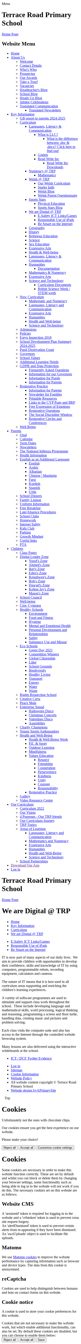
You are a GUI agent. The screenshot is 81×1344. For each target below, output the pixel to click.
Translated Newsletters (45, 110)
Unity (42, 780)
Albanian (35, 471)
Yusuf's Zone (38, 561)
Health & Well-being (43, 252)
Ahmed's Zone (39, 565)
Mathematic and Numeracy (48, 301)
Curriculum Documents (54, 285)
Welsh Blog (46, 191)
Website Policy (21, 1078)
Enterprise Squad (32, 707)
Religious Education (43, 236)
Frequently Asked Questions (49, 370)
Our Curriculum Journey (37, 821)
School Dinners (31, 496)
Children (17, 549)
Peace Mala (28, 703)
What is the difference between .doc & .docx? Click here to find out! (62, 145)
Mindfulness (37, 752)
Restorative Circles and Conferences (45, 421)
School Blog (29, 94)
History (34, 232)
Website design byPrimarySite (33, 1090)
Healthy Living (39, 674)
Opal (23, 435)
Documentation (49, 268)
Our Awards (28, 78)
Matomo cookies (25, 1257)
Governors (27, 354)
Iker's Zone (37, 569)
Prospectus (27, 74)
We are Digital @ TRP (45, 212)
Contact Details (31, 65)
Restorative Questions (44, 411)
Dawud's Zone (39, 585)
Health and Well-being (45, 321)
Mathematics (47, 175)
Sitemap (16, 1070)
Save (41, 1340)
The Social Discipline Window (50, 415)
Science (34, 240)
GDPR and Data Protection (39, 366)
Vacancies (27, 86)
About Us (18, 57)
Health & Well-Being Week (48, 739)
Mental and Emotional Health (50, 626)
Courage (44, 784)
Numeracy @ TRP (42, 171)
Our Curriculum (22, 804)
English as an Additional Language (45, 459)
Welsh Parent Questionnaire (57, 195)
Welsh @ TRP (39, 179)
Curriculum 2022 (32, 808)
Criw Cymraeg (30, 605)
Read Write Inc (48, 159)
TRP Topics (28, 825)
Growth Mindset (31, 536)
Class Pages (28, 553)
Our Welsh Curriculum (54, 183)
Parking (25, 532)
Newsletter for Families (45, 394)
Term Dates (28, 443)
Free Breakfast (30, 508)
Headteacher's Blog (33, 90)
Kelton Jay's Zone (41, 589)
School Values (30, 358)
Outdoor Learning (41, 747)
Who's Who (28, 69)
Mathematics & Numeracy (47, 272)
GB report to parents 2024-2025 (42, 118)
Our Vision (28, 812)
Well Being (28, 427)
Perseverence (47, 772)
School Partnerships (34, 861)
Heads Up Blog (31, 98)
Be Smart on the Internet (55, 224)
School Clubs (29, 516)
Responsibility (48, 788)
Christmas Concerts (42, 715)
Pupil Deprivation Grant (37, 350)
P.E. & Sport (38, 743)
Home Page (10, 34)
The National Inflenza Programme (44, 451)
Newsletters (28, 447)
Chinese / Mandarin (43, 475)
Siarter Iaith (46, 187)
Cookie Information (25, 1074)
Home (15, 53)
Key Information (22, 114)
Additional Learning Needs (39, 362)
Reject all (10, 1147)
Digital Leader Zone (34, 557)
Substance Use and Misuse (48, 642)
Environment (38, 614)
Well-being (27, 601)
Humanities (37, 264)
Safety (33, 638)
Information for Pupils (44, 378)
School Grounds (40, 666)
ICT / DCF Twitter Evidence (31, 1058)
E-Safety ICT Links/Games (57, 216)
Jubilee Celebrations (34, 102)
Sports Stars (37, 199)
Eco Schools (29, 646)
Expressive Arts (40, 248)
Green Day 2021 (41, 650)
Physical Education (51, 203)
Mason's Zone (39, 593)
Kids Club (27, 528)
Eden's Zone (38, 573)
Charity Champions (33, 727)
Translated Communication (39, 106)
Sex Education (39, 244)
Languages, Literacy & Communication (45, 128)
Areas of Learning (33, 829)
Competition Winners (44, 654)
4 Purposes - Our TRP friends (41, 816)
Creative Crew (30, 699)
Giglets (43, 155)
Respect (43, 760)
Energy (34, 683)
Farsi (32, 480)
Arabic (33, 467)
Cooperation (46, 768)
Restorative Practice (34, 386)
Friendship (45, 764)
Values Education (41, 756)
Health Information (33, 455)
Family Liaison (30, 500)
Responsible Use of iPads (56, 220)
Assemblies (37, 723)
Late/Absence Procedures (38, 512)
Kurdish (34, 484)
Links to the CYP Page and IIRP (52, 402)
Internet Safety (30, 524)
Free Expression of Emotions (49, 406)
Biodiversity (37, 670)
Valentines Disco (41, 719)
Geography (37, 228)
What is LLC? (48, 134)
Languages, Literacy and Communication (46, 307)
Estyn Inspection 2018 (36, 337)
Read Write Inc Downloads (57, 165)
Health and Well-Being (36, 735)
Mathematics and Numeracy (49, 841)
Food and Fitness (41, 618)
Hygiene (35, 622)
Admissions (28, 329)
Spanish (34, 488)
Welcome (26, 61)
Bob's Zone (37, 581)
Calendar (26, 439)
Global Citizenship (42, 658)
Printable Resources (43, 398)
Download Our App (25, 865)
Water (33, 687)
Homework (28, 520)
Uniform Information (35, 504)
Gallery (25, 796)
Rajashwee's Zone (42, 577)
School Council (31, 597)
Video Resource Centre (36, 800)
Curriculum (28, 122)
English (34, 463)
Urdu (32, 492)
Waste (33, 691)
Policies (25, 333)
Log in (15, 869)
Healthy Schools (31, 609)
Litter (32, 662)
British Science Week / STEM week (54, 291)
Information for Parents (45, 382)
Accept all (26, 1147)
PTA (23, 544)
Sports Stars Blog (50, 208)
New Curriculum (32, 297)
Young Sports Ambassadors (39, 731)
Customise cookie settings (55, 1147)
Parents (16, 431)
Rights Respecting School (38, 695)
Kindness (44, 776)
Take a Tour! (29, 82)
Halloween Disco (41, 711)
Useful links (28, 540)
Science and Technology (46, 281)
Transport (35, 678)
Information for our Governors (50, 374)
